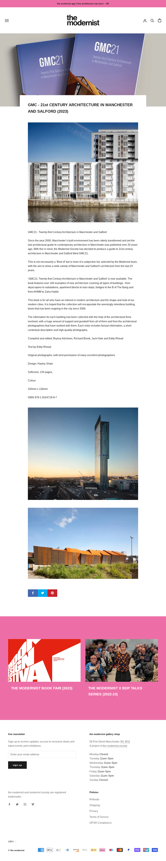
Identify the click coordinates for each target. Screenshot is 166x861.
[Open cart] (159, 20)
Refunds (94, 799)
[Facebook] (9, 804)
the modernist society (115, 745)
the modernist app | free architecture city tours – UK (83, 3)
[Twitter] (17, 804)
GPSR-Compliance (100, 822)
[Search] (152, 20)
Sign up (17, 765)
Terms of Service (99, 817)
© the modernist (16, 850)
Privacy (93, 811)
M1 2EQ (125, 741)
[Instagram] (25, 804)
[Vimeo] (32, 804)
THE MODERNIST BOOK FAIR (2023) (41, 688)
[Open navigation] (7, 20)
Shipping (94, 805)
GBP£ (11, 841)
